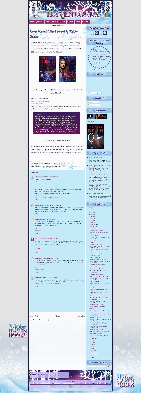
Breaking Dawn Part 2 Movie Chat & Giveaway (99, 279)
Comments (92, 105)
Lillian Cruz (38, 238)
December (93, 222)
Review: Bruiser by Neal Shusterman (99, 335)
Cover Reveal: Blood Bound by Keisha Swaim (99, 250)
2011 (90, 357)
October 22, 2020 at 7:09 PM (50, 258)
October (92, 226)
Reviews (70, 21)
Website (37, 229)
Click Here (37, 248)
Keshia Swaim (39, 177)
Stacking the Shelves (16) (96, 296)
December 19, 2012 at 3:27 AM (50, 187)
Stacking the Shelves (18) (96, 244)
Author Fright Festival (95, 228)
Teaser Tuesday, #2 (95, 257)
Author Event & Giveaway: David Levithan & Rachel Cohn (100, 247)
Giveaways (39, 21)
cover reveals (46, 166)
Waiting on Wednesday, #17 (97, 253)
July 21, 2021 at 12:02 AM (51, 277)
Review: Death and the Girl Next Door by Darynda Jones (100, 326)
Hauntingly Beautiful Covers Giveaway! (99, 331)
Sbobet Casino (62, 211)
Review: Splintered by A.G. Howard (98, 268)
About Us (85, 21)
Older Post (81, 316)
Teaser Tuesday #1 (95, 281)
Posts (91, 102)
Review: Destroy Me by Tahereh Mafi (99, 276)
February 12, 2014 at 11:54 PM (53, 205)
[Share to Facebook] (59, 164)
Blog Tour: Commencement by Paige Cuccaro (99, 232)
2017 (90, 210)
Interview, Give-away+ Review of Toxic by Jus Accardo (100, 320)
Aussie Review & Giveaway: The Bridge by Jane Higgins (100, 262)
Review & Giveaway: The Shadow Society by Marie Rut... (100, 314)
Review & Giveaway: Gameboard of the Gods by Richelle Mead (100, 166)
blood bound (39, 166)
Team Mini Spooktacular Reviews (98, 264)
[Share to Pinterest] (61, 164)
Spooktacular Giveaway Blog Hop (98, 259)
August (92, 340)
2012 (90, 220)
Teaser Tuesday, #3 (95, 235)
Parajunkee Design (89, 386)
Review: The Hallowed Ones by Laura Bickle (99, 289)
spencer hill (60, 166)
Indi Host (37, 219)
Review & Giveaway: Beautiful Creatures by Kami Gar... (100, 311)
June (91, 344)
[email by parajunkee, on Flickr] (105, 34)
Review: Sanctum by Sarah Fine (96, 157)
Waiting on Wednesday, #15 (97, 304)
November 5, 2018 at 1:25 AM (48, 219)
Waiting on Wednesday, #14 (97, 329)
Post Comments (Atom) (43, 320)
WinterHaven (40, 163)
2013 (90, 218)
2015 (90, 214)
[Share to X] (58, 164)
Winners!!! (92, 308)
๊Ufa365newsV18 (39, 277)
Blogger (73, 381)
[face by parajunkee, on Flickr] (100, 34)
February (92, 352)
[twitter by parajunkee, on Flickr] (97, 34)
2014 (90, 216)
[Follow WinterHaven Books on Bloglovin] (94, 93)
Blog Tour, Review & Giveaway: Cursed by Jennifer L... (100, 301)
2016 (90, 212)
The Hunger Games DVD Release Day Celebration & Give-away (98, 184)
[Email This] (55, 164)
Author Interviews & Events (55, 21)
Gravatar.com (38, 268)
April (91, 348)
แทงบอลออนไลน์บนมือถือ (53, 283)
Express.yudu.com (39, 269)
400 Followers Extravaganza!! (96, 193)
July (91, 342)
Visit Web (37, 250)
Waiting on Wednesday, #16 (97, 274)
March (92, 350)
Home (31, 21)
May (91, 346)
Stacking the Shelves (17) (96, 266)
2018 (90, 208)
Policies (77, 21)
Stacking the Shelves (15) (96, 317)
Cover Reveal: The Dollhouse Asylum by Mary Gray (99, 286)
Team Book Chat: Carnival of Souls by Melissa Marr (99, 298)
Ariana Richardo (39, 205)
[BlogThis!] (56, 164)
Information (38, 230)
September (93, 338)
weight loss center (53, 197)
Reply (36, 181)
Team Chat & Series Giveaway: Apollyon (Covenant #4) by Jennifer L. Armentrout (99, 175)
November (93, 224)
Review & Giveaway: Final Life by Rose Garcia (99, 241)
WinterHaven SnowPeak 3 (96, 333)
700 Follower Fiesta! (95, 255)
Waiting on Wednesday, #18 (97, 230)
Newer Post (34, 316)
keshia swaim (53, 166)
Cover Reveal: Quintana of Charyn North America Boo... (100, 323)
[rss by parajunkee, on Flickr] (92, 34)
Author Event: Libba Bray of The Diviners (100, 283)
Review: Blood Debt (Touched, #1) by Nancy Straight (99, 271)
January (92, 354)
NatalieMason (38, 258)
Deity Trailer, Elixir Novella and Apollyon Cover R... (100, 293)
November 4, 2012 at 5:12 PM (50, 176)
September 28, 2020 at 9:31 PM (50, 238)
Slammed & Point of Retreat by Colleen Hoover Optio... (99, 238)
